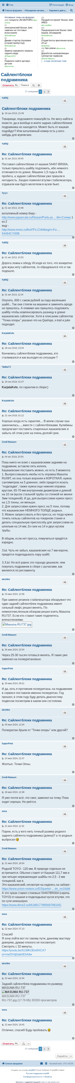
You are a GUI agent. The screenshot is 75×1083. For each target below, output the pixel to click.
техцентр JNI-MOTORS (21, 20)
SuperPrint (7, 668)
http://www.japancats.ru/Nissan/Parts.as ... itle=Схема (36, 217)
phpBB (31, 1070)
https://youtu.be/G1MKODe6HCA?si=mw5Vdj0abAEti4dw (24, 952)
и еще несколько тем (55, 61)
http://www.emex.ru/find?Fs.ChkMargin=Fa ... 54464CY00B (31, 231)
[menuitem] (9, 5)
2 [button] (44, 91)
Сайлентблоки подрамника (16, 77)
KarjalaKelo (8, 333)
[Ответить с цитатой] (64, 100)
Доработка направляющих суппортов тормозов (55, 54)
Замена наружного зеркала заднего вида (19, 52)
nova (4, 811)
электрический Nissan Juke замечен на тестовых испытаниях (18, 30)
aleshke (6, 579)
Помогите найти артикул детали (17, 62)
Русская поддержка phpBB (37, 1073)
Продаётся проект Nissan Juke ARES (57, 21)
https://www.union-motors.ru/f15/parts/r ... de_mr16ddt (36, 888)
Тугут (5, 193)
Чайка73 (6, 367)
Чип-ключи (50, 48)
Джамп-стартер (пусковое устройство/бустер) (18, 41)
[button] (48, 91)
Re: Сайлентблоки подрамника (27, 154)
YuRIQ (5, 98)
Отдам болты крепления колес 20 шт (57, 41)
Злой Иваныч (9, 442)
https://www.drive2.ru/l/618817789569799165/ (31, 905)
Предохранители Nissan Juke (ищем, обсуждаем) (56, 31)
